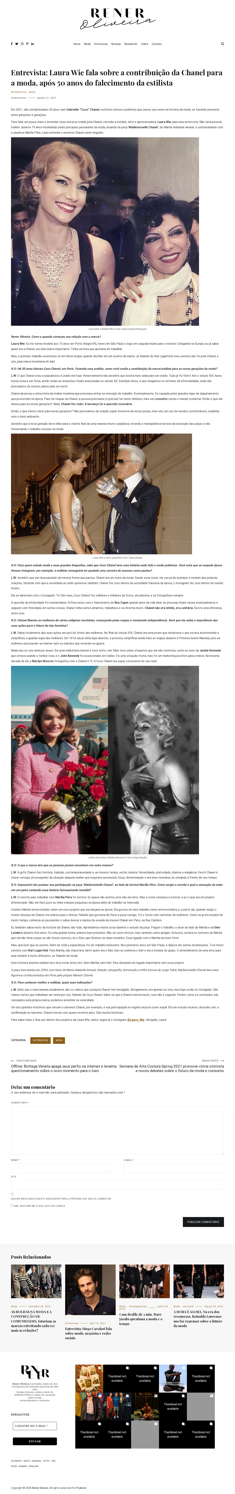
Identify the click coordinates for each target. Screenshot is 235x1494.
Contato (157, 44)
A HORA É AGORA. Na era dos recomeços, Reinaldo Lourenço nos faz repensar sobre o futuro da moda (197, 1319)
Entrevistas (101, 44)
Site (14, 1176)
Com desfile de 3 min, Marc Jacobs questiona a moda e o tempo (140, 1319)
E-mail (129, 1160)
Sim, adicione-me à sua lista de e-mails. (39, 1206)
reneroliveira (18, 98)
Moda (87, 44)
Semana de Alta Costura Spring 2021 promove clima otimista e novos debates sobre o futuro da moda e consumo (171, 1066)
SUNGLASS (33, 1466)
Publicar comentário (203, 1222)
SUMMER (23, 1466)
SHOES (14, 1466)
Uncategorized (138, 1306)
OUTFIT (46, 1461)
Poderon (81, 1487)
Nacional (188, 1306)
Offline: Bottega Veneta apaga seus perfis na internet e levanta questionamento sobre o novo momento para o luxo (64, 1066)
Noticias (116, 44)
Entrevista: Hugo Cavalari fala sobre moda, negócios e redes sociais (88, 1333)
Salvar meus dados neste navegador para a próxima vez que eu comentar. (61, 1199)
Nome (15, 1160)
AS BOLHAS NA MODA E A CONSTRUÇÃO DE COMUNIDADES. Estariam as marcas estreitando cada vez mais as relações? (33, 1321)
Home (76, 44)
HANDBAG (36, 1461)
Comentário (20, 1102)
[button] (89, 1379)
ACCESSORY (16, 1461)
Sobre (144, 44)
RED (54, 1461)
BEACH (27, 1461)
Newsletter (131, 44)
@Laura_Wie (135, 1020)
